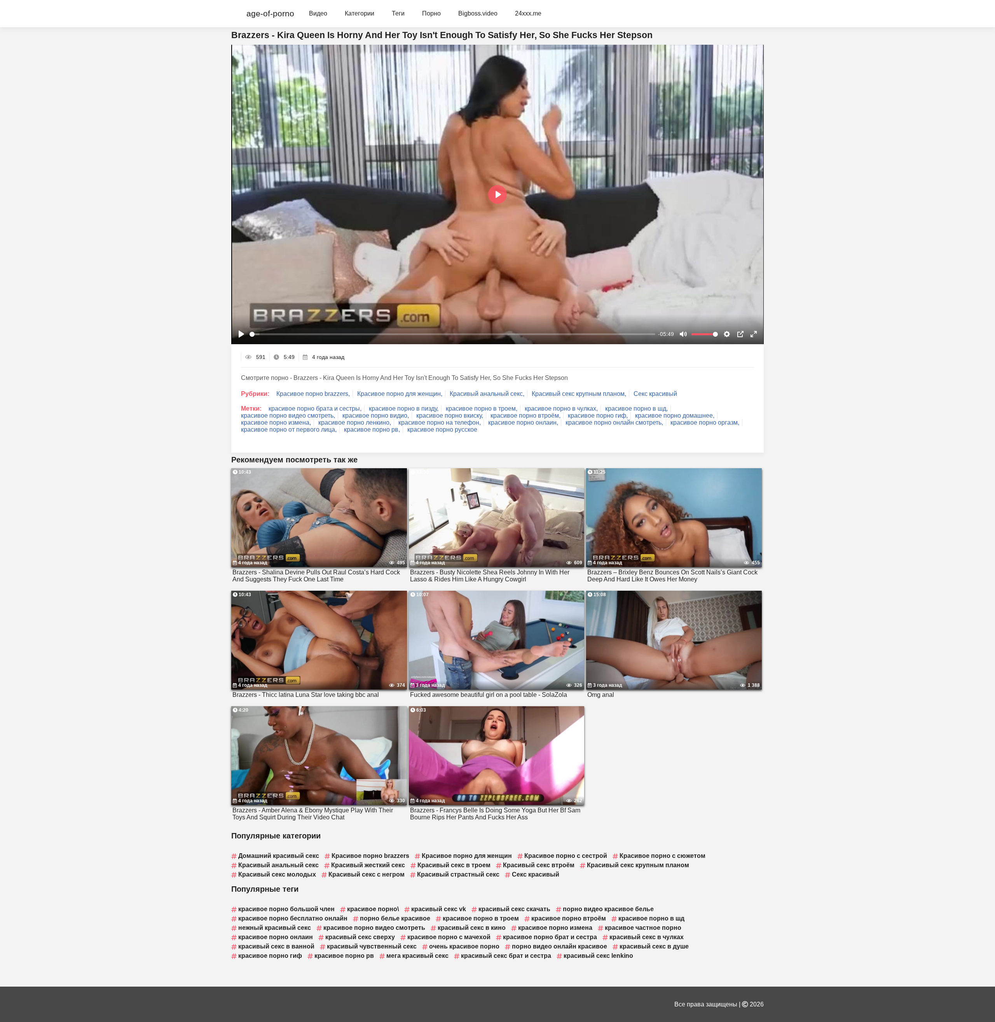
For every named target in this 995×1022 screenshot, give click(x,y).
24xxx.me (528, 13)
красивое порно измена (555, 927)
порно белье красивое (395, 918)
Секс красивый (655, 393)
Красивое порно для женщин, (399, 393)
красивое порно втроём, (525, 415)
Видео (318, 13)
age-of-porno (270, 13)
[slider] (452, 334)
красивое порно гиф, (598, 415)
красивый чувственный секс (372, 946)
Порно (431, 13)
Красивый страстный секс (458, 874)
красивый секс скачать (514, 909)
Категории (359, 13)
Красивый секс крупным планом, (579, 393)
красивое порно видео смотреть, (288, 415)
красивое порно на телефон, (439, 422)
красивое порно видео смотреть (374, 927)
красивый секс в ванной (276, 946)
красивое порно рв (344, 955)
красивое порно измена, (276, 422)
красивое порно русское (442, 429)
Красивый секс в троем (454, 865)
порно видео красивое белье (608, 909)
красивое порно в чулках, (561, 408)
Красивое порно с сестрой (565, 855)
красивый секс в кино (472, 927)
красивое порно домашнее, (674, 415)
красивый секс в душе (654, 946)
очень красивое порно (464, 946)
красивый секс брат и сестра (506, 955)
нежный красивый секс (274, 927)
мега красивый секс (417, 955)
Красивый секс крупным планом (638, 865)
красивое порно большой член (286, 909)
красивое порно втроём (568, 918)
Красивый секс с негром (366, 874)
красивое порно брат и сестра (550, 937)
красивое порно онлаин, (523, 422)
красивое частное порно (643, 927)
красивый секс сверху (360, 937)
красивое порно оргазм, (704, 422)
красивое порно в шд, (636, 408)
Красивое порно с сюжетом (662, 855)
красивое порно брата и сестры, (315, 408)
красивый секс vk (438, 909)
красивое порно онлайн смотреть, (614, 422)
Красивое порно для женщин (467, 855)
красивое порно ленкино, (354, 422)
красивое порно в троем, (481, 408)
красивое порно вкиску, (449, 415)
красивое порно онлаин (275, 937)
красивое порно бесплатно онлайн (292, 918)
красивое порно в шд (651, 918)
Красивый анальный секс (278, 865)
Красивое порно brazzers (370, 855)
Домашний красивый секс (278, 855)
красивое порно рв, (372, 429)
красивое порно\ (373, 909)
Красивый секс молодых (277, 874)
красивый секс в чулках (646, 937)
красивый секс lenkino (598, 955)
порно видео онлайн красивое (559, 946)
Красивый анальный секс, (487, 393)
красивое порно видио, (375, 415)
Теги (398, 13)
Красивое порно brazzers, (313, 393)
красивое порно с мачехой (449, 937)
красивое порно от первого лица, (289, 429)
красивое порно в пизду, (403, 408)
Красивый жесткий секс (368, 865)
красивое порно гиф (270, 955)
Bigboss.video (478, 13)
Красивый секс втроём (538, 865)
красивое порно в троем (481, 918)
